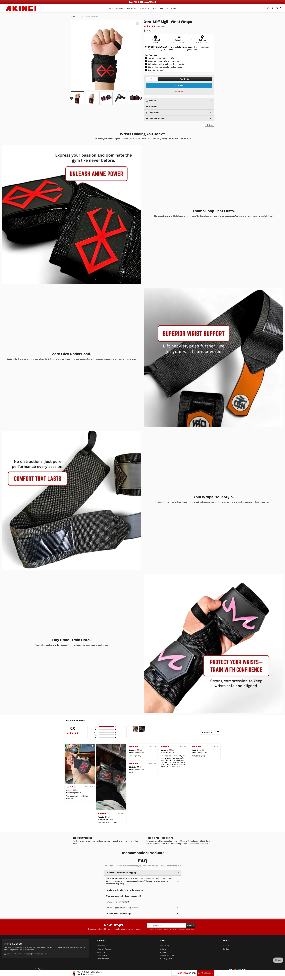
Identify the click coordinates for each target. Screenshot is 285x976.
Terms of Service (178, 929)
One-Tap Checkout (205, 973)
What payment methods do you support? (123, 896)
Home (73, 16)
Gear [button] (110, 8)
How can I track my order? (117, 902)
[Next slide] (140, 98)
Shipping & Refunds (104, 949)
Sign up (190, 925)
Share (211, 125)
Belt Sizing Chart (166, 959)
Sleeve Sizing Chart (167, 955)
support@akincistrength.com (186, 841)
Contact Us (101, 952)
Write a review (206, 732)
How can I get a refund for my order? (122, 908)
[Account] (273, 8)
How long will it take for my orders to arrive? (125, 890)
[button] (268, 8)
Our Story (226, 946)
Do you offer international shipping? (121, 873)
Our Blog (226, 949)
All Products (164, 952)
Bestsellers (119, 8)
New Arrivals (132, 8)
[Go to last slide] (71, 98)
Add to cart (185, 79)
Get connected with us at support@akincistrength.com (27, 954)
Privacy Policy (190, 929)
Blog (154, 8)
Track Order (164, 8)
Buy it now (179, 86)
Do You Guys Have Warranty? (118, 914)
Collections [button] (144, 8)
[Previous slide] (3, 858)
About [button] (173, 8)
